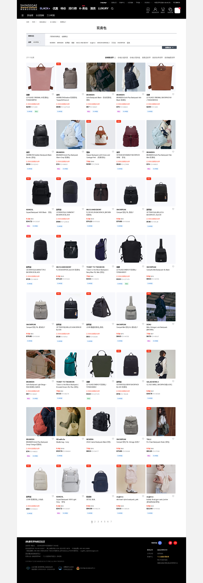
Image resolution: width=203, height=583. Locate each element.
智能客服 (154, 543)
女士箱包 (53, 22)
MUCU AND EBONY (82, 43)
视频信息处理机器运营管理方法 (167, 563)
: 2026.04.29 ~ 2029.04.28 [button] (43, 569)
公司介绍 (150, 553)
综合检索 (112, 8)
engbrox (92, 43)
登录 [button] (147, 12)
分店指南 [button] (130, 2)
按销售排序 (109, 58)
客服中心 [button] (122, 2)
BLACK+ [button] (45, 8)
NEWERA (52, 43)
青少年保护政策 (162, 560)
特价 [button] (63, 8)
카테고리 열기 (22, 15)
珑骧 (72, 43)
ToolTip (115, 58)
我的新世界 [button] (155, 12)
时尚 (33, 22)
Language (103, 2)
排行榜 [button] (73, 8)
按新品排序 (146, 58)
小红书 (175, 543)
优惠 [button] (55, 8)
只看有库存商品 (55, 36)
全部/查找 (36, 42)
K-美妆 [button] (83, 8)
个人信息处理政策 (163, 557)
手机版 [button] (138, 2)
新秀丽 (67, 43)
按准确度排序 (170, 58)
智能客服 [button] (170, 12)
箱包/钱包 (42, 22)
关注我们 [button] (147, 2)
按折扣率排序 (157, 58)
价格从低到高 (123, 58)
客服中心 (150, 557)
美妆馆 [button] (30, 15)
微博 (170, 543)
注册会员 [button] (114, 2)
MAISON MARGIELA (103, 43)
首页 (27, 22)
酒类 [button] (93, 8)
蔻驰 (128, 43)
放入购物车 (38, 89)
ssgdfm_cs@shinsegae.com (89, 551)
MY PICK (53, 94)
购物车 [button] (163, 12)
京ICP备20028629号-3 (32, 553)
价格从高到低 (135, 58)
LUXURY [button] (103, 8)
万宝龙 (113, 43)
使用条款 (160, 553)
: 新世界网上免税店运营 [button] (42, 567)
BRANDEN (60, 43)
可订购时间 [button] (176, 2)
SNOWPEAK (121, 43)
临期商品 (65, 36)
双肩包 (62, 22)
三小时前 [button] (51, 15)
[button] (28, 6)
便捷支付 (43, 89)
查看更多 (168, 47)
